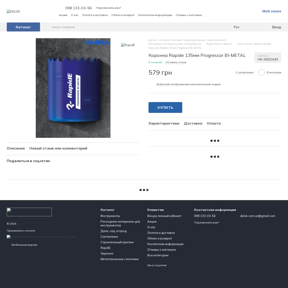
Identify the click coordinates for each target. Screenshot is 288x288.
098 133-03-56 (78, 8)
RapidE (105, 248)
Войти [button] (160, 84)
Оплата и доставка (95, 15)
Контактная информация (155, 15)
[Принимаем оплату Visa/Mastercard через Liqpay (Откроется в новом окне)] (42, 236)
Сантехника (109, 236)
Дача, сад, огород (113, 231)
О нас (75, 15)
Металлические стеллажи (120, 259)
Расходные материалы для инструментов (120, 223)
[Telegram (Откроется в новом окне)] (219, 15)
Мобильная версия (24, 244)
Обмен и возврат (123, 15)
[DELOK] (29, 211)
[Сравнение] (250, 27)
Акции (63, 15)
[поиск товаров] (48, 27)
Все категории (158, 255)
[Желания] (259, 27)
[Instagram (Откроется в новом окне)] (208, 15)
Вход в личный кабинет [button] (164, 216)
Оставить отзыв (176, 62)
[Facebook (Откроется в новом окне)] (214, 15)
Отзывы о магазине (189, 15)
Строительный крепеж (117, 242)
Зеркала (107, 253)
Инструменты (110, 216)
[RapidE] (128, 45)
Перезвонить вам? (108, 7)
